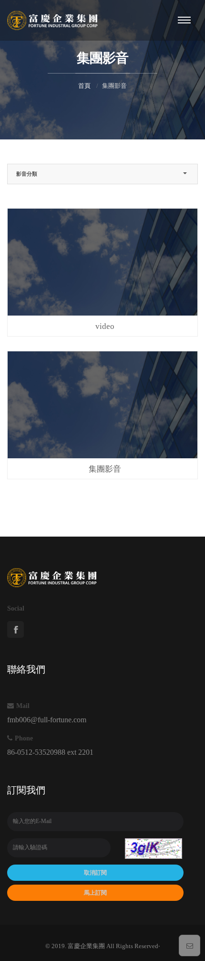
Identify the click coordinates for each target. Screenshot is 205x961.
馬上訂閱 (95, 892)
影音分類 (26, 174)
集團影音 (105, 469)
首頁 (84, 85)
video (104, 326)
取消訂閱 (95, 872)
